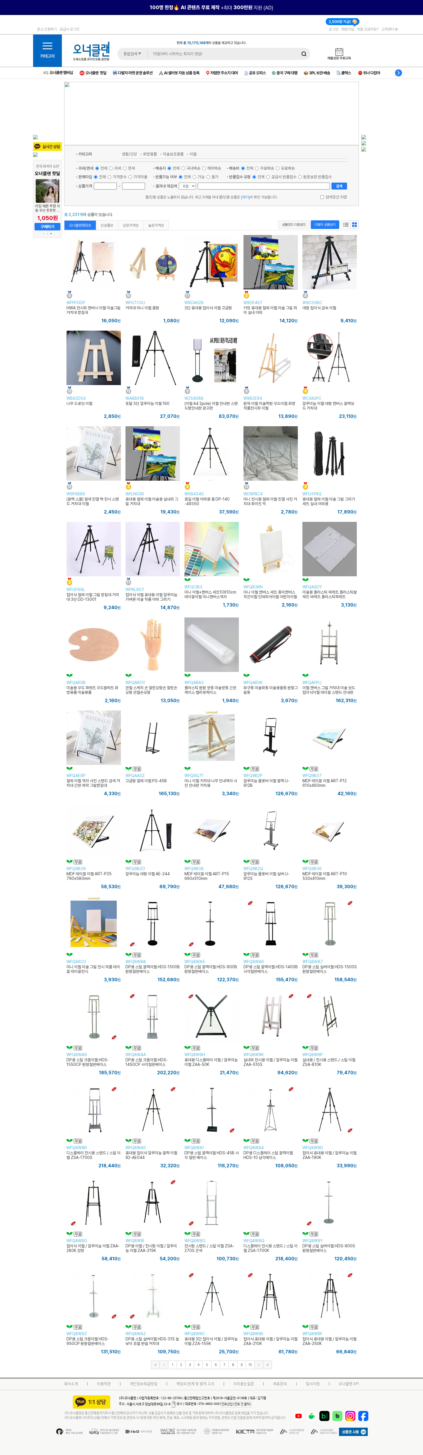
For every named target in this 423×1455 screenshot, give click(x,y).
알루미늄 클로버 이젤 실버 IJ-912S (266, 876)
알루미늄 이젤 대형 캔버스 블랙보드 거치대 (328, 405)
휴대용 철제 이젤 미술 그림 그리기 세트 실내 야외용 (328, 501)
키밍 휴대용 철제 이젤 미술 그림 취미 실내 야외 (270, 310)
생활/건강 (129, 154)
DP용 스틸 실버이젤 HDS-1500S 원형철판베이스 (329, 969)
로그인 (333, 29)
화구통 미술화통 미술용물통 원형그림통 (270, 690)
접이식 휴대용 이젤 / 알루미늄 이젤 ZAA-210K (270, 1341)
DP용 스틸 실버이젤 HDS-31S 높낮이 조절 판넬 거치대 (152, 1341)
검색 (339, 186)
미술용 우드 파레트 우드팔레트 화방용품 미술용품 (92, 690)
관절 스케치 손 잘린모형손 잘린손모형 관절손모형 (151, 690)
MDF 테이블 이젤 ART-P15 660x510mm (206, 876)
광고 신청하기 (47, 29)
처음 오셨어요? (367, 29)
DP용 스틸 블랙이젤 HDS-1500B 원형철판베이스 (152, 969)
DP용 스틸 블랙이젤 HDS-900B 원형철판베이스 (210, 969)
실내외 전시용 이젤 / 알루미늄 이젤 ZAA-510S (270, 1062)
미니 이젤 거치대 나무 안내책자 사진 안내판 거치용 (210, 783)
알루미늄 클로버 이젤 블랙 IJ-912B (266, 783)
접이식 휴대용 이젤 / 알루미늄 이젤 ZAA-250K (329, 1341)
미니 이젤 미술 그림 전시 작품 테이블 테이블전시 (93, 969)
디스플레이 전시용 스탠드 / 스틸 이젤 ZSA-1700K (270, 1248)
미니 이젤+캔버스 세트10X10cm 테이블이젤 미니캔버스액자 (210, 594)
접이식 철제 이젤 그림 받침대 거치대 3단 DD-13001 (92, 597)
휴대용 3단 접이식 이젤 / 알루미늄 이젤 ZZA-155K (211, 1341)
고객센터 (388, 29)
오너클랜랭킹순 (80, 225)
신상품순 (107, 225)
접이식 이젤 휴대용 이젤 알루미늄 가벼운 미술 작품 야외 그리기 (151, 597)
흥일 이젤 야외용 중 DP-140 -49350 (207, 501)
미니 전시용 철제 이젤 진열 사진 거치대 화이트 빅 (270, 501)
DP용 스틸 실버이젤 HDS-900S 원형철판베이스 (328, 1248)
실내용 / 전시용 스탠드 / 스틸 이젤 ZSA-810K (328, 1062)
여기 (245, 197)
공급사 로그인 (69, 29)
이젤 (193, 154)
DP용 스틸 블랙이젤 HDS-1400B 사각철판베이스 (270, 969)
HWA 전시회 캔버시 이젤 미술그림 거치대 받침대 (93, 310)
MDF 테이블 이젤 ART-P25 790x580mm (89, 876)
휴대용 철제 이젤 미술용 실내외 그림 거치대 (151, 501)
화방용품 (150, 154)
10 (250, 1364)
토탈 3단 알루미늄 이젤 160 (147, 403)
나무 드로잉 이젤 (79, 403)
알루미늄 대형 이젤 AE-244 (147, 874)
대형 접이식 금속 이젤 (319, 308)
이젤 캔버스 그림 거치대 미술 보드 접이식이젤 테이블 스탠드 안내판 (328, 690)
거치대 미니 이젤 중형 (142, 308)
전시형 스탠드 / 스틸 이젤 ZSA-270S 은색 (209, 1248)
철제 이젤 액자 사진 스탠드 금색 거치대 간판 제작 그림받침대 (93, 783)
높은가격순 (156, 225)
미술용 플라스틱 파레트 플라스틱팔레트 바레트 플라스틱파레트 (329, 594)
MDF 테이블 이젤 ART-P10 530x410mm (324, 876)
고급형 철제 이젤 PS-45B (146, 780)
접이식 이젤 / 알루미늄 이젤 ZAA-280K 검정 (93, 1248)
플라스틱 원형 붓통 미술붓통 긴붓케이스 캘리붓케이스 (210, 690)
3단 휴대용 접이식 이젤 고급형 (208, 308)
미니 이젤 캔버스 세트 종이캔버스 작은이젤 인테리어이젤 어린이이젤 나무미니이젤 (270, 597)
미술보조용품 (173, 154)
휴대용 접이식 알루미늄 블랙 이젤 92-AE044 (151, 1155)
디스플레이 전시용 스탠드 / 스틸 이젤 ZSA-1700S (93, 1155)
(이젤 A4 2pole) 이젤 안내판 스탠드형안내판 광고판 (211, 405)
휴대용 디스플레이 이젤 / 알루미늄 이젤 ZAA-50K (211, 1062)
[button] (44, 233)
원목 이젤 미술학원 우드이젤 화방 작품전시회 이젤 (269, 405)
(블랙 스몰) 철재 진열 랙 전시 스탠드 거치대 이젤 (92, 501)
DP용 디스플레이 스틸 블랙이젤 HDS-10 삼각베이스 (268, 1155)
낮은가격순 (131, 225)
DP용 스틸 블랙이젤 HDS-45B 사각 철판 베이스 (211, 1155)
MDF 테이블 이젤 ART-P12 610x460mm (324, 783)
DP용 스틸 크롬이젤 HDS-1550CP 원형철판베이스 (87, 1062)
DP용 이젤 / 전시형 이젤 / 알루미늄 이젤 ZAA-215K (151, 1248)
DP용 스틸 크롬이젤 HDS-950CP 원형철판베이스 (87, 1341)
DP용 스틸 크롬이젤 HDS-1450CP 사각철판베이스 (146, 1062)
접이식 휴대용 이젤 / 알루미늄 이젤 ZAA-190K (329, 1155)
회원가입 (347, 29)
